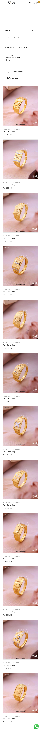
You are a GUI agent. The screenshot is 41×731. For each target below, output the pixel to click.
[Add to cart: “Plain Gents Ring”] (26, 121)
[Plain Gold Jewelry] (18, 57)
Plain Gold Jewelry (11, 129)
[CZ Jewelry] (18, 55)
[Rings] (18, 60)
